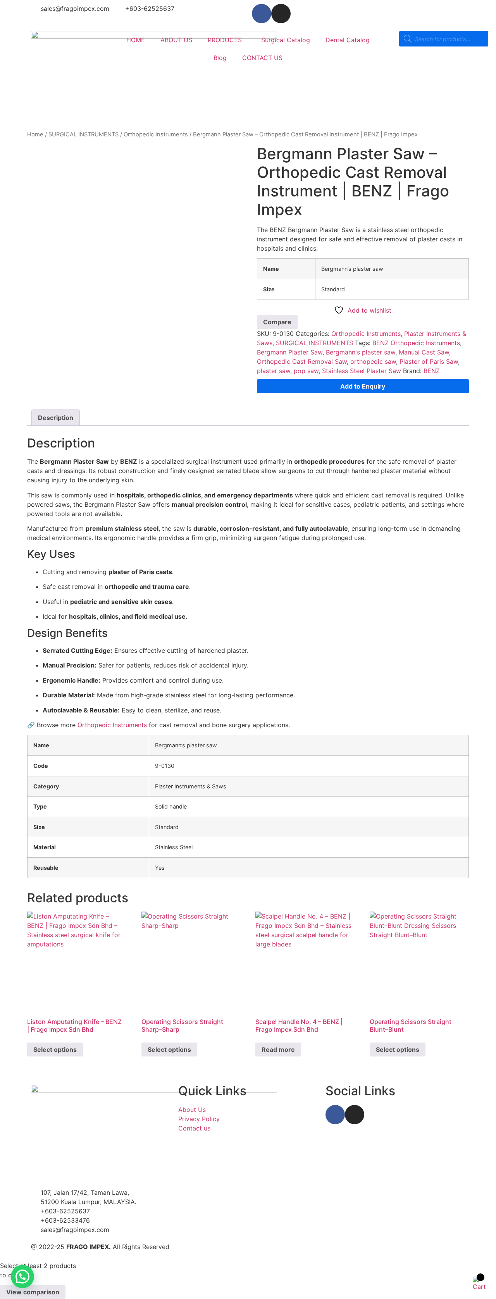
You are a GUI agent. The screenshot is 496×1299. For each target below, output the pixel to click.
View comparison (32, 1292)
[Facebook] (261, 13)
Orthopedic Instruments (156, 134)
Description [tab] (55, 418)
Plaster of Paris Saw (429, 361)
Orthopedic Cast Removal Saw (302, 361)
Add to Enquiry (362, 386)
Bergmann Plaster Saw (289, 352)
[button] (22, 1276)
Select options (55, 1049)
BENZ (432, 371)
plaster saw (273, 371)
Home (35, 134)
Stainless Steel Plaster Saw (361, 371)
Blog (220, 58)
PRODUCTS (225, 40)
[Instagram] (281, 13)
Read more (278, 1049)
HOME (135, 40)
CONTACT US (262, 58)
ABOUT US (176, 40)
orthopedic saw (373, 361)
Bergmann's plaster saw (360, 352)
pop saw (306, 371)
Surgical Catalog (285, 40)
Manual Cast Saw (424, 352)
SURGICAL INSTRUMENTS (83, 134)
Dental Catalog (348, 40)
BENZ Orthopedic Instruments (416, 343)
